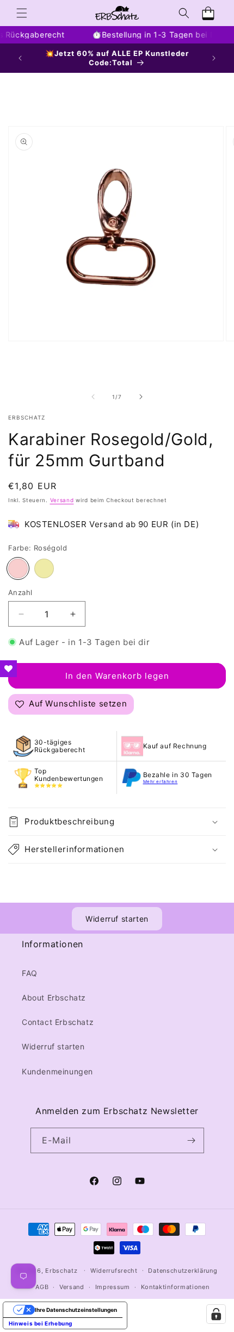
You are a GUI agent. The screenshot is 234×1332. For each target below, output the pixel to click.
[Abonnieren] (192, 1140)
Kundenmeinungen (57, 1071)
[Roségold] (18, 568)
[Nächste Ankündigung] (214, 58)
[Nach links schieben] (93, 397)
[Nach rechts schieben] (141, 397)
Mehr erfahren (160, 781)
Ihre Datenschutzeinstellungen (76, 1309)
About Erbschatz (54, 997)
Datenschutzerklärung (182, 1270)
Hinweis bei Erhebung (40, 1323)
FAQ (30, 973)
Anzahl (20, 592)
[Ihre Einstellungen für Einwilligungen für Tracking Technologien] (216, 1314)
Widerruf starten (117, 918)
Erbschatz (61, 1270)
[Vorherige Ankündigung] (20, 58)
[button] (22, 13)
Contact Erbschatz (58, 1022)
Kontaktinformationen (175, 1287)
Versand (62, 500)
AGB (41, 1287)
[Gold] (44, 568)
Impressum (112, 1287)
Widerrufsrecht (114, 1270)
